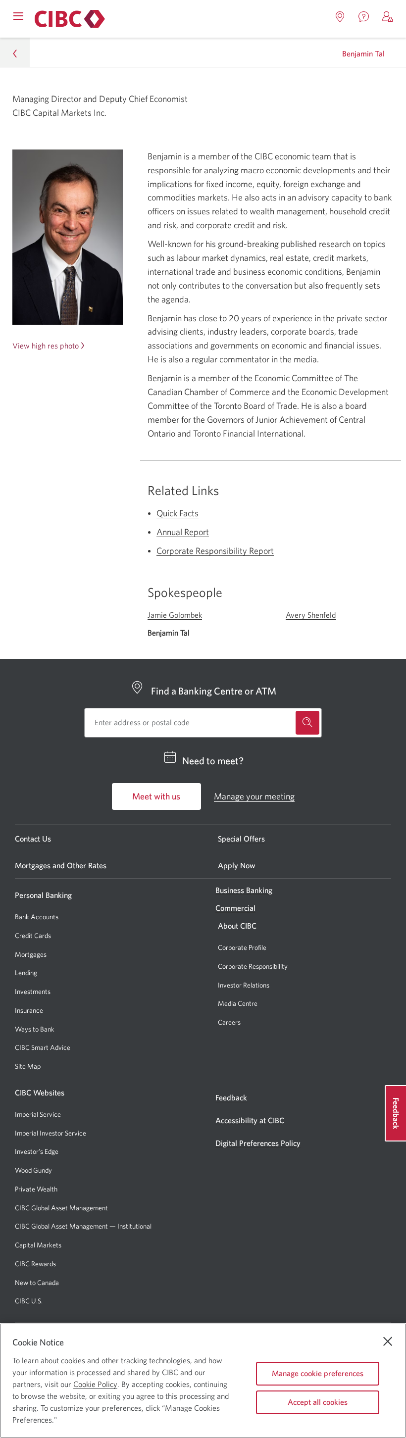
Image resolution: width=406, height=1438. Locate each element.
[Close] (388, 1341)
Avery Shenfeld (311, 614)
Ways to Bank (34, 1029)
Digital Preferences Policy (258, 1143)
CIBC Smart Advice (42, 1047)
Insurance (29, 1010)
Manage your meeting (254, 796)
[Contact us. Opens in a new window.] (364, 17)
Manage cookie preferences (317, 1373)
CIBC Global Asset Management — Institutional (83, 1226)
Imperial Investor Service (50, 1133)
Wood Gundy (33, 1170)
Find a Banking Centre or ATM (213, 690)
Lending (26, 973)
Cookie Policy (95, 1384)
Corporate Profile (242, 947)
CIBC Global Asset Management (61, 1208)
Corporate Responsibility (253, 966)
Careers (229, 1022)
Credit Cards (33, 936)
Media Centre (237, 1003)
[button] (388, 17)
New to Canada (37, 1283)
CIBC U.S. (29, 1301)
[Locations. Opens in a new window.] (340, 17)
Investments (33, 991)
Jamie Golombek (175, 614)
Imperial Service (38, 1114)
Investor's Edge (36, 1151)
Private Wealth (36, 1189)
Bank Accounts (36, 917)
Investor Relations (243, 985)
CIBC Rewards (35, 1264)
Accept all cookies (318, 1401)
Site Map (28, 1066)
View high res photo (45, 345)
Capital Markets (38, 1245)
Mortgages (31, 954)
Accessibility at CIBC (249, 1120)
